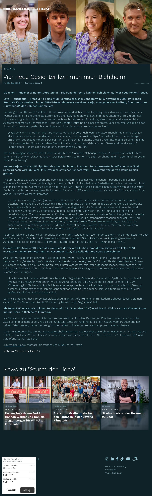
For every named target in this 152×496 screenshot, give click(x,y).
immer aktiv (12, 468)
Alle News (10, 69)
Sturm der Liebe (32, 83)
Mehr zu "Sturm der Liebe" (20, 351)
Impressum (110, 469)
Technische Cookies (10, 465)
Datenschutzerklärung (115, 466)
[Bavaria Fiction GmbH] (26, 9)
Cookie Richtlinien (113, 473)
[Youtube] (128, 459)
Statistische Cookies (11, 472)
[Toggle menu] (146, 9)
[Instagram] (106, 459)
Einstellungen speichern (12, 490)
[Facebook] (117, 459)
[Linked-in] (112, 459)
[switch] (9, 468)
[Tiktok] (122, 459)
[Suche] (139, 9)
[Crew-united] (135, 459)
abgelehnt (11, 475)
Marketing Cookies (10, 479)
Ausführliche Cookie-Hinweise (12, 461)
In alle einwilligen (27, 490)
